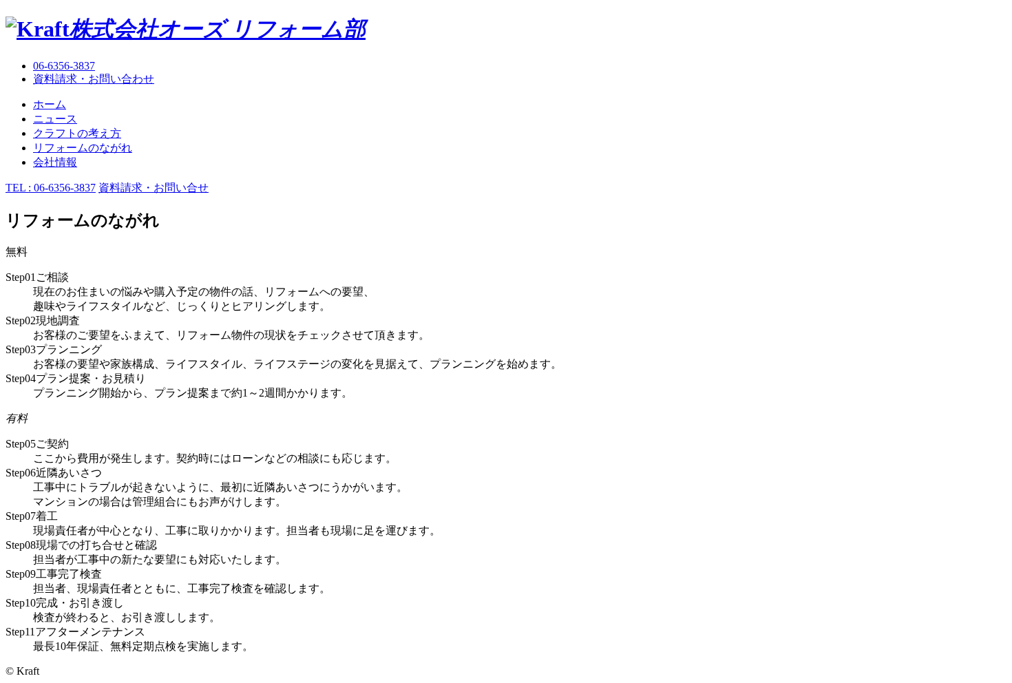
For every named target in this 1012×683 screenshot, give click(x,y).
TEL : (51, 187)
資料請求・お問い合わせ (93, 79)
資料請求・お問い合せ (153, 187)
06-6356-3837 (64, 66)
